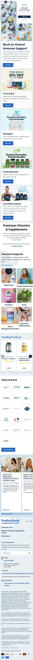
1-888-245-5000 (17, 246)
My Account (5, 536)
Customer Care (6, 527)
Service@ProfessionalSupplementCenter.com (17, 573)
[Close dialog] (31, 1)
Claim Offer (24, 16)
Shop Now (8, 65)
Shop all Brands (8, 450)
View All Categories (7, 265)
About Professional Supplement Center (13, 532)
